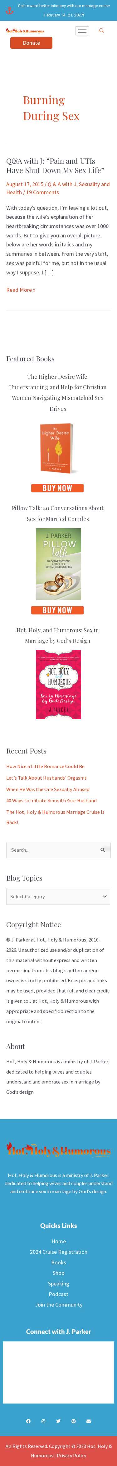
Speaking (58, 1283)
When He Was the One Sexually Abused (48, 789)
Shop (58, 1272)
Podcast (58, 1294)
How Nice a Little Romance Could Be (45, 766)
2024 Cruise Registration (58, 1251)
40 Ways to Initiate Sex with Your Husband (51, 800)
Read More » (21, 289)
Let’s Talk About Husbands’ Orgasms (46, 778)
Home (58, 1241)
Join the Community (58, 1304)
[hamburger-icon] (82, 30)
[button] (101, 30)
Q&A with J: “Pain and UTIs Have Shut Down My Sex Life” (55, 165)
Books (58, 1262)
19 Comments (42, 192)
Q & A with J (62, 184)
